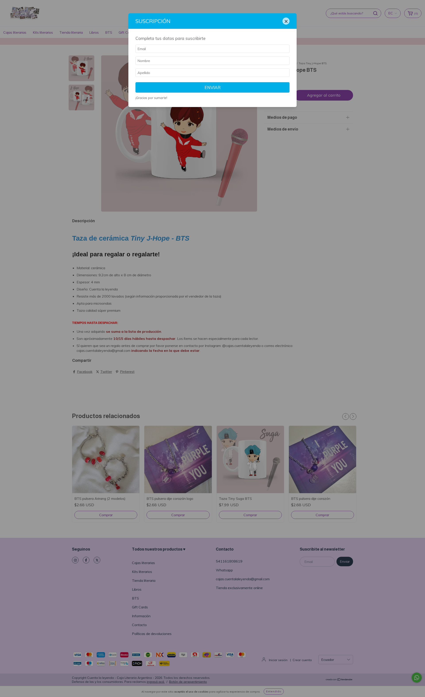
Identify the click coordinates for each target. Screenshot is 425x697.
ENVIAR (213, 87)
